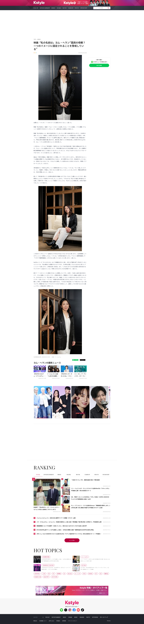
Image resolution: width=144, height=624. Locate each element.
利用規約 (58, 620)
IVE (64, 573)
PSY (53, 573)
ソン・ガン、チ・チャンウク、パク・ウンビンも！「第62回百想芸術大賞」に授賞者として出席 (80, 375)
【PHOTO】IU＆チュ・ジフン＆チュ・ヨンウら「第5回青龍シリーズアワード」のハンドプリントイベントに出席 (40, 375)
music (53, 8)
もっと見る (72, 540)
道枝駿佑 (59, 573)
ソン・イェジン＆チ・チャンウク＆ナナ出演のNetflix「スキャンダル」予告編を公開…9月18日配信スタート (90, 489)
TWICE (84, 573)
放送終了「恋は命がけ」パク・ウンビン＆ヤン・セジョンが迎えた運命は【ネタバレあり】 (47, 508)
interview (83, 8)
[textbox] (101, 8)
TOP (35, 39)
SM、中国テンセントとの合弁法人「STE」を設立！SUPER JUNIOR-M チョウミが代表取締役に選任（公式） (90, 498)
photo (77, 8)
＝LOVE (43, 573)
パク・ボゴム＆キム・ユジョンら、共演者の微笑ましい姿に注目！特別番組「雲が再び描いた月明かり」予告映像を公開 (69, 522)
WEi (49, 573)
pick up (35, 8)
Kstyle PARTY (46, 576)
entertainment (45, 8)
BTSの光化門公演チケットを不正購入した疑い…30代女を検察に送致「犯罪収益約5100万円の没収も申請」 (65, 530)
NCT (96, 573)
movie (65, 8)
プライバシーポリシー (72, 620)
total (38, 474)
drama (59, 8)
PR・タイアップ (104, 617)
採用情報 (64, 620)
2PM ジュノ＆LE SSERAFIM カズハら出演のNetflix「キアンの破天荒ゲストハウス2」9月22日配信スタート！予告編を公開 (69, 534)
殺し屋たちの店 (38, 576)
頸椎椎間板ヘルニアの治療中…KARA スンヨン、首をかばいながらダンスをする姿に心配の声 (62, 526)
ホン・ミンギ (77, 573)
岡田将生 (106, 573)
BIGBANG (90, 573)
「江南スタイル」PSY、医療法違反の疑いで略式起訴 (85, 480)
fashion (70, 8)
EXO (101, 573)
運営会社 (35, 620)
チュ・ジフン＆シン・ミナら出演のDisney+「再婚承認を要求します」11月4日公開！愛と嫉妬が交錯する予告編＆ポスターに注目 (90, 506)
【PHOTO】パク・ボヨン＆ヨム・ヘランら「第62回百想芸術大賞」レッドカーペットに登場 (67, 375)
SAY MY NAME (54, 576)
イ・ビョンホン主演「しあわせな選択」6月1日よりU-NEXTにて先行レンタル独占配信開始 (53, 375)
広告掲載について (42, 620)
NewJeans (70, 573)
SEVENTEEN (37, 573)
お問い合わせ (51, 620)
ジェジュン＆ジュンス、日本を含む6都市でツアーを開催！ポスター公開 (56, 518)
